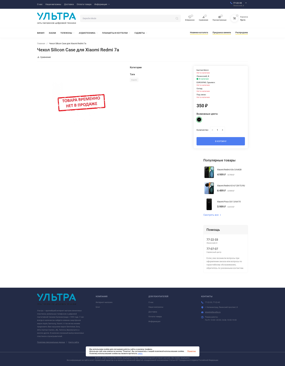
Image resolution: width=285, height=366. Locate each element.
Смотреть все (210, 215)
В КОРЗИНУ (221, 141)
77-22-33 (237, 3)
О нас (150, 302)
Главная (41, 43)
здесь (140, 353)
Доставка (152, 312)
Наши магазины (155, 307)
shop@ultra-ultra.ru (213, 312)
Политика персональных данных (51, 342)
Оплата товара (155, 316)
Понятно (191, 351)
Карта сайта (73, 342)
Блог (98, 307)
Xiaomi (134, 80)
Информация (154, 321)
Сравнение (45, 57)
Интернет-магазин (104, 302)
